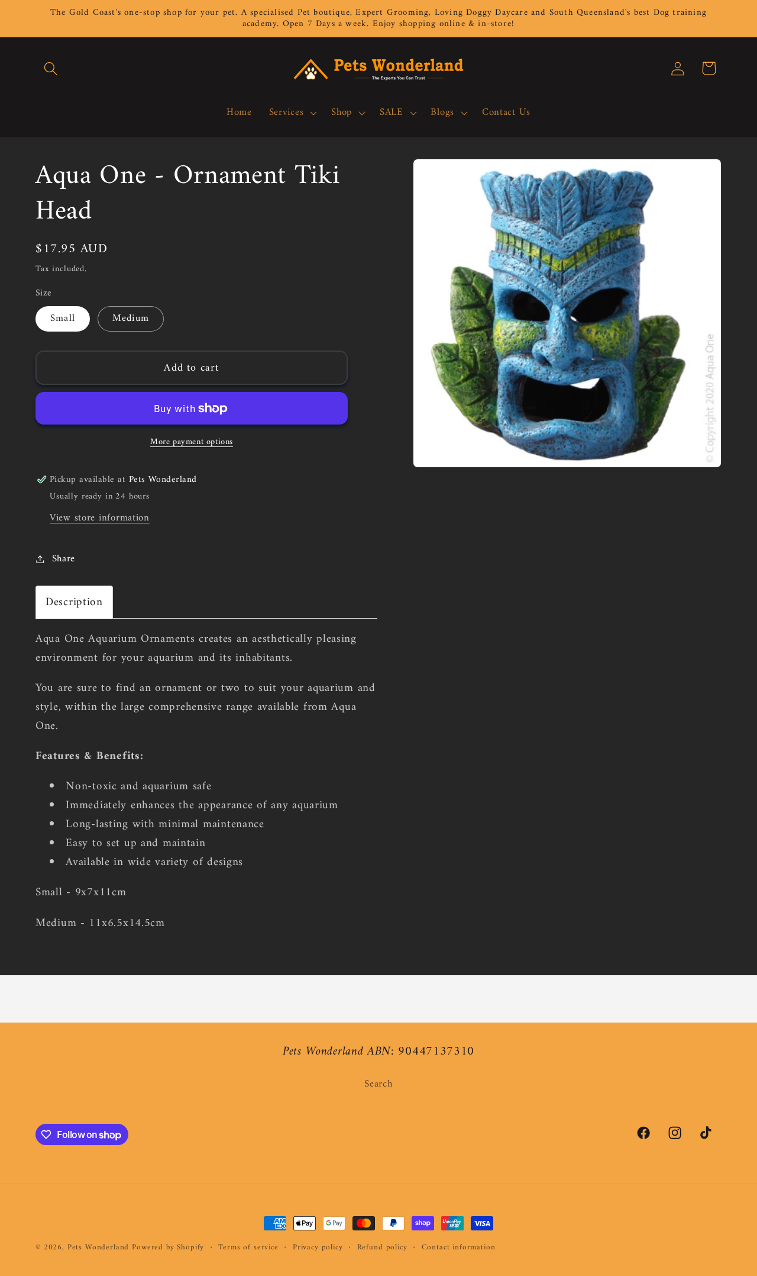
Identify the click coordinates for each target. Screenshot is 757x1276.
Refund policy (382, 1248)
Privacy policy (318, 1248)
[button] (51, 68)
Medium (130, 318)
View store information (100, 518)
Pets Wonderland (98, 1247)
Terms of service (248, 1248)
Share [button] (63, 559)
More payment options (191, 442)
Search (378, 1084)
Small (62, 318)
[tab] (74, 602)
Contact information (459, 1248)
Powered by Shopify (168, 1247)
